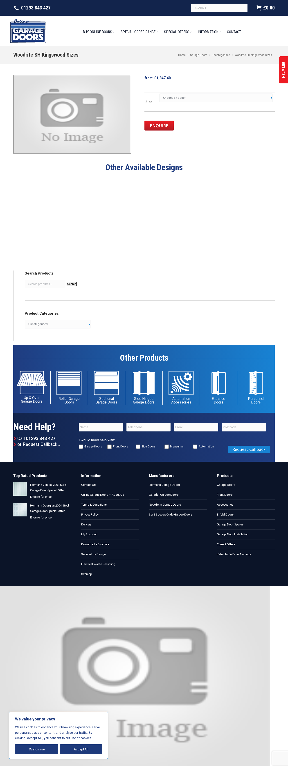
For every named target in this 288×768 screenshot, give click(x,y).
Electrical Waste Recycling (98, 564)
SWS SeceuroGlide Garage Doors (170, 514)
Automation (206, 446)
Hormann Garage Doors (164, 484)
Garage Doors (93, 446)
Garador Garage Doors (163, 494)
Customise (37, 749)
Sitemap (86, 574)
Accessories (225, 504)
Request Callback (40, 444)
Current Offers (226, 544)
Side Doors (148, 446)
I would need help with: (97, 440)
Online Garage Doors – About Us (102, 494)
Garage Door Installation (232, 534)
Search (71, 284)
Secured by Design (93, 554)
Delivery (86, 524)
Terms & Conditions (94, 504)
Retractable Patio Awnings (234, 554)
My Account (89, 534)
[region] (58, 735)
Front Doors (120, 446)
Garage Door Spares (230, 524)
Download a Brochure (95, 544)
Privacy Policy (90, 514)
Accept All (81, 749)
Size (149, 102)
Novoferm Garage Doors (165, 504)
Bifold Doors (225, 514)
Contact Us (88, 484)
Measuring (177, 446)
